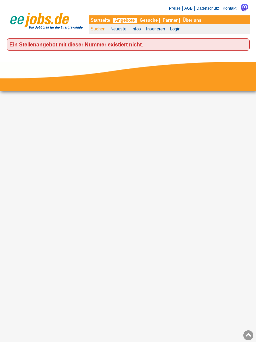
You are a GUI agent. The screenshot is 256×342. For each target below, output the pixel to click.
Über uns (192, 20)
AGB (188, 8)
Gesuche (149, 20)
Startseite (100, 20)
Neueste (118, 28)
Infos (136, 28)
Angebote (125, 20)
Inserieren (155, 28)
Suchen (98, 28)
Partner (170, 20)
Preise (175, 8)
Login (175, 28)
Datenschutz (207, 8)
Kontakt (229, 8)
